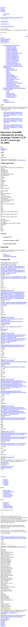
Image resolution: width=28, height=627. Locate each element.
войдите (14, 263)
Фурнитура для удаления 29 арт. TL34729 (11, 326)
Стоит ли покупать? (8, 495)
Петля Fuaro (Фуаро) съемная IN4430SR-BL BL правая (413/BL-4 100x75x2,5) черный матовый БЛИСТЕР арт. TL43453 (14, 303)
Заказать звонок (4, 616)
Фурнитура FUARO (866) (12, 61)
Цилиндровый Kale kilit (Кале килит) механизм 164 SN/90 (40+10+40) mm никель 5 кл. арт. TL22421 (13, 444)
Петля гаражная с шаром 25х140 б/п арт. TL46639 (13, 366)
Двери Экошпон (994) (11, 81)
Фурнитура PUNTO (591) (12, 59)
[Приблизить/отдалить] (4, 534)
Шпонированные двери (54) (13, 86)
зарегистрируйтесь (5, 263)
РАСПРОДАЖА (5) (11, 84)
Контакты (3, 10)
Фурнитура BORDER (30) (12, 57)
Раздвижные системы (11, 95)
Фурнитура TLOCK (11, 46)
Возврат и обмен (7, 494)
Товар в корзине (22, 160)
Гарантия (3, 11)
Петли (7, 92)
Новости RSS (6, 505)
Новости (5, 503)
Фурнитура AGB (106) (11, 51)
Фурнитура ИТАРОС (11, 48)
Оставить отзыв (7, 496)
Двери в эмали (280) (11, 77)
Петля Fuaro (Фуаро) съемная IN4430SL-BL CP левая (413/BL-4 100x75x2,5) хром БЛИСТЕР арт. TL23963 (13, 277)
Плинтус (8, 72)
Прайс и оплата (7, 490)
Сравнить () (19, 616)
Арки (7, 71)
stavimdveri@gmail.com (6, 467)
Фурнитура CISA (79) (11, 62)
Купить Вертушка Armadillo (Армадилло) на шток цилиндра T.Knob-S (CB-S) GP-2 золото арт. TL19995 (14, 537)
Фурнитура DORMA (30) (12, 58)
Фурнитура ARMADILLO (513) (14, 53)
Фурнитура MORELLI (11, 49)
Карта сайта (6, 502)
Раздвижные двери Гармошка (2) (14, 82)
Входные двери (10, 68)
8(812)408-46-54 (4, 21)
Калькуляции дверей (8, 491)
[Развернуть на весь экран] (2, 534)
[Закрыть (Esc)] (1, 534)
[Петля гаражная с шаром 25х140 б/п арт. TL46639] (14, 362)
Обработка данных (8, 507)
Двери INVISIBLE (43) (12, 76)
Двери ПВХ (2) (10, 80)
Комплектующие (10, 75)
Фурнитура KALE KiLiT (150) (13, 64)
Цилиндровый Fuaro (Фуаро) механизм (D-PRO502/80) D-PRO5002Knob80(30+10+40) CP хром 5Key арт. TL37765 (13, 392)
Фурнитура (9, 73)
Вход (4, 15)
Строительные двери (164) (12, 85)
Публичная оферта (8, 506)
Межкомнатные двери (11, 70)
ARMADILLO (4, 149)
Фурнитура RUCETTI (11, 50)
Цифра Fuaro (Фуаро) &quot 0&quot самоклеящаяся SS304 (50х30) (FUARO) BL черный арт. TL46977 (13, 418)
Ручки (7, 90)
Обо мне (5, 479)
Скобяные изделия (10, 94)
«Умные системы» (10, 97)
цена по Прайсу (4, 329)
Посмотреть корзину (6, 38)
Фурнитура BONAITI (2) (12, 55)
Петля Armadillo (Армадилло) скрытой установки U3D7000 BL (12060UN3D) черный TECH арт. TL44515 (13, 346)
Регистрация (6, 13)
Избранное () (12, 616)
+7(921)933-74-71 (5, 24)
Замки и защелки (10, 93)
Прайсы (2, 8)
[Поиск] (14, 19)
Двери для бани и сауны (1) (13, 79)
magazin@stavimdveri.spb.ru (7, 26)
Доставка (3, 7)
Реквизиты (6, 482)
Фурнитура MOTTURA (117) (13, 63)
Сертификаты (6, 493)
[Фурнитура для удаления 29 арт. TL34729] (14, 320)
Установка (5, 484)
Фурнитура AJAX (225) (12, 54)
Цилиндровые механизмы (9, 256)
